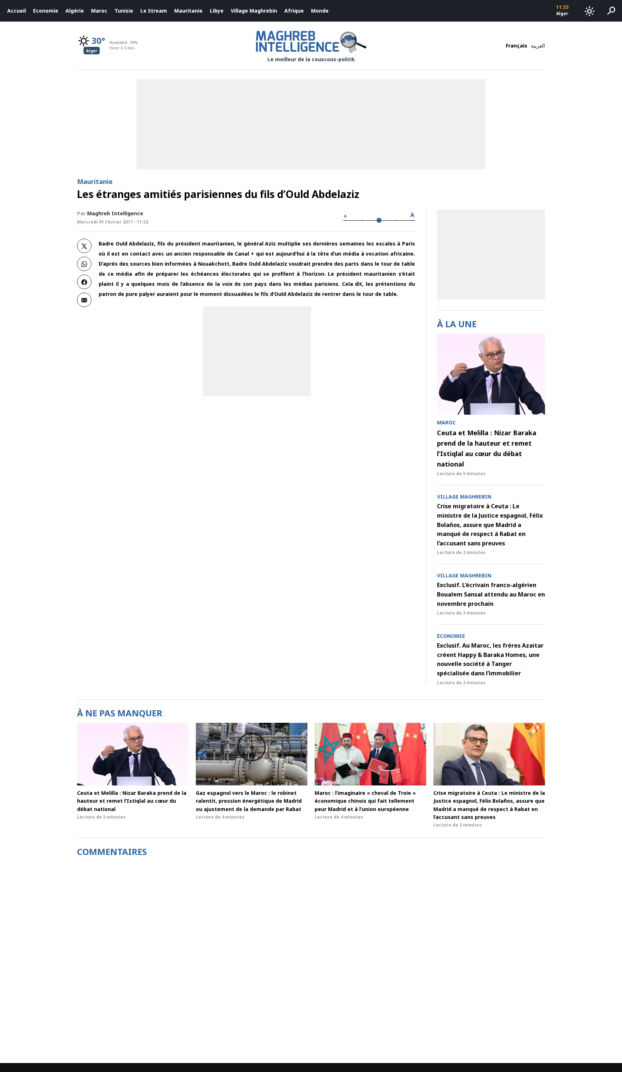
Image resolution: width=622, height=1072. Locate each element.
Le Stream (153, 10)
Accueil (16, 10)
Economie (45, 10)
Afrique (294, 10)
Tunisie (123, 10)
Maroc (99, 10)
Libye (217, 10)
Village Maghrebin (254, 10)
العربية (538, 45)
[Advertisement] (257, 351)
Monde (320, 10)
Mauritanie (188, 10)
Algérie (75, 10)
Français (516, 45)
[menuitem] (16, 11)
